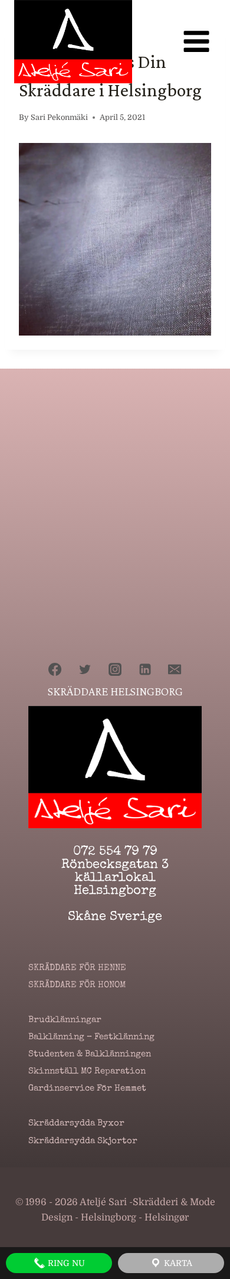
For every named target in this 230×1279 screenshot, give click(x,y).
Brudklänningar (64, 1020)
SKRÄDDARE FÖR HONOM (77, 985)
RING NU (65, 1263)
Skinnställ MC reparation (87, 1072)
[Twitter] (85, 669)
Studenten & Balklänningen (89, 1054)
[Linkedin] (145, 669)
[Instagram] (115, 669)
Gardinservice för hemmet (87, 1089)
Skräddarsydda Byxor (76, 1123)
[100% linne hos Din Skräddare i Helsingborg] (115, 239)
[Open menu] (196, 42)
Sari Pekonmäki (59, 117)
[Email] (175, 669)
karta (177, 1263)
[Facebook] (55, 669)
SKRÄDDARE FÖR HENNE (77, 968)
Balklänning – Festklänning (91, 1037)
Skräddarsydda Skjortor (82, 1141)
